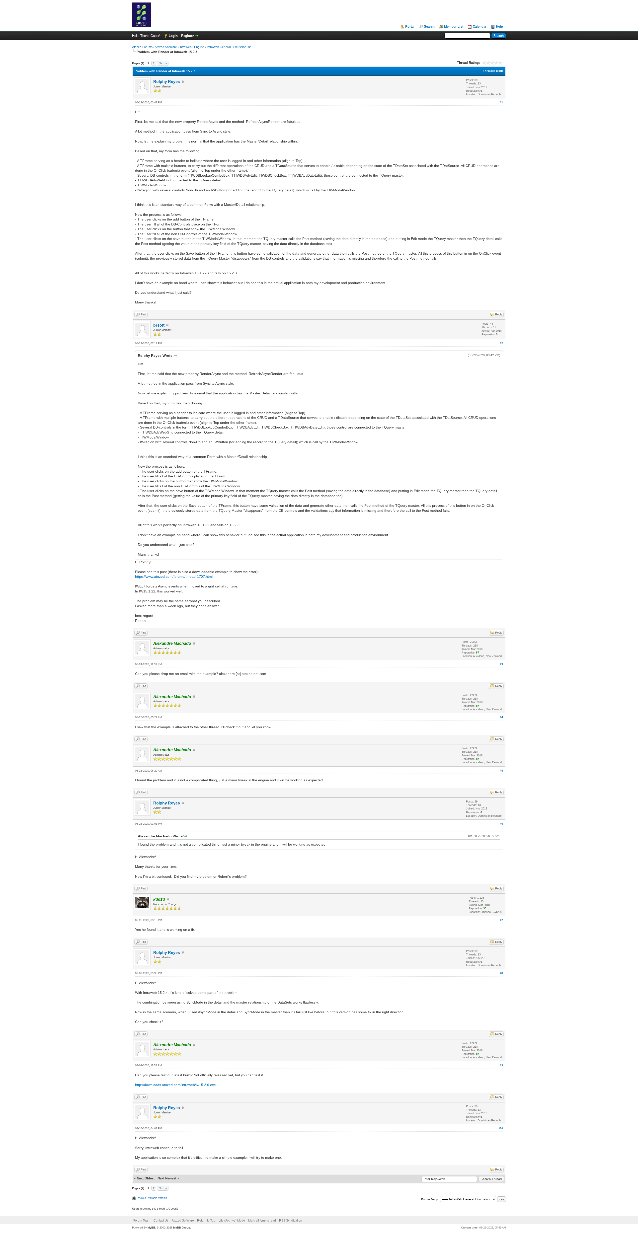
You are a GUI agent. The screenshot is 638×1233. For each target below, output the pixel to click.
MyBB (151, 1227)
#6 (501, 823)
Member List (453, 26)
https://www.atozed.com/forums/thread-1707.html (174, 577)
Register (187, 36)
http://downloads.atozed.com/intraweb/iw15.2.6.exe (175, 1085)
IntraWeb (185, 47)
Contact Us (161, 1220)
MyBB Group (181, 1227)
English (199, 47)
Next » (163, 63)
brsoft (158, 325)
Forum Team (141, 1220)
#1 (501, 102)
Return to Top (206, 1220)
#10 (500, 1128)
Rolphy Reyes (166, 81)
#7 (501, 920)
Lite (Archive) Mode (232, 1220)
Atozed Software (166, 47)
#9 (501, 1065)
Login (173, 36)
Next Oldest (146, 1178)
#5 (501, 770)
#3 (501, 664)
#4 (501, 717)
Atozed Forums (142, 47)
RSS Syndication (290, 1220)
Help (499, 26)
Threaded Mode (493, 70)
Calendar (479, 26)
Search (429, 26)
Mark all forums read (262, 1220)
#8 (501, 973)
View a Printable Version (152, 1197)
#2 (501, 343)
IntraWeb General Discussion (226, 47)
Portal (409, 26)
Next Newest (167, 1178)
